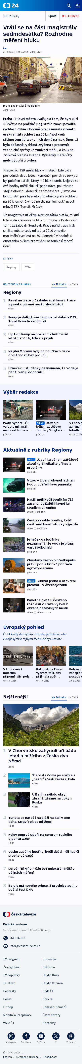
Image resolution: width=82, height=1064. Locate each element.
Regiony (11, 267)
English (7, 1057)
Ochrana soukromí (27, 1057)
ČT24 (27, 267)
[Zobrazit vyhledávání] (68, 5)
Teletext (9, 983)
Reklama (49, 967)
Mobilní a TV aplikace (17, 1015)
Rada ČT (48, 991)
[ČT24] (11, 5)
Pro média (50, 959)
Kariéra (48, 999)
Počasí (7, 999)
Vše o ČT (9, 1023)
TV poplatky (11, 975)
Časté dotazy (51, 1015)
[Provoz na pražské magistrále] (41, 80)
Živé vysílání (11, 967)
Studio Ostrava (53, 983)
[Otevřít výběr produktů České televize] (77, 5)
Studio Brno (51, 975)
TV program (11, 959)
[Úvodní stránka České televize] (20, 913)
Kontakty (49, 1023)
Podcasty (9, 991)
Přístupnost (50, 1057)
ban (5, 48)
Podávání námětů (54, 1007)
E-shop (8, 1007)
